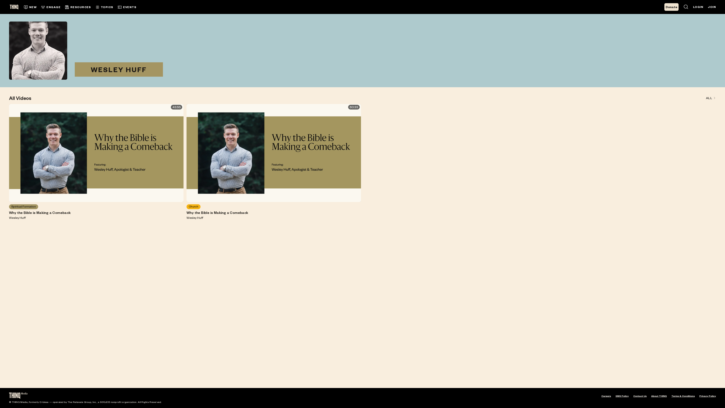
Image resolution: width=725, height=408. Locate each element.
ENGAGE (53, 7)
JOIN (712, 7)
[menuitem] (30, 7)
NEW (33, 7)
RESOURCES (80, 7)
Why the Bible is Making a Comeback (40, 212)
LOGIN (698, 7)
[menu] (279, 7)
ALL (709, 98)
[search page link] (686, 7)
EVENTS (130, 7)
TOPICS (107, 7)
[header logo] (15, 7)
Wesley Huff (17, 218)
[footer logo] (18, 396)
